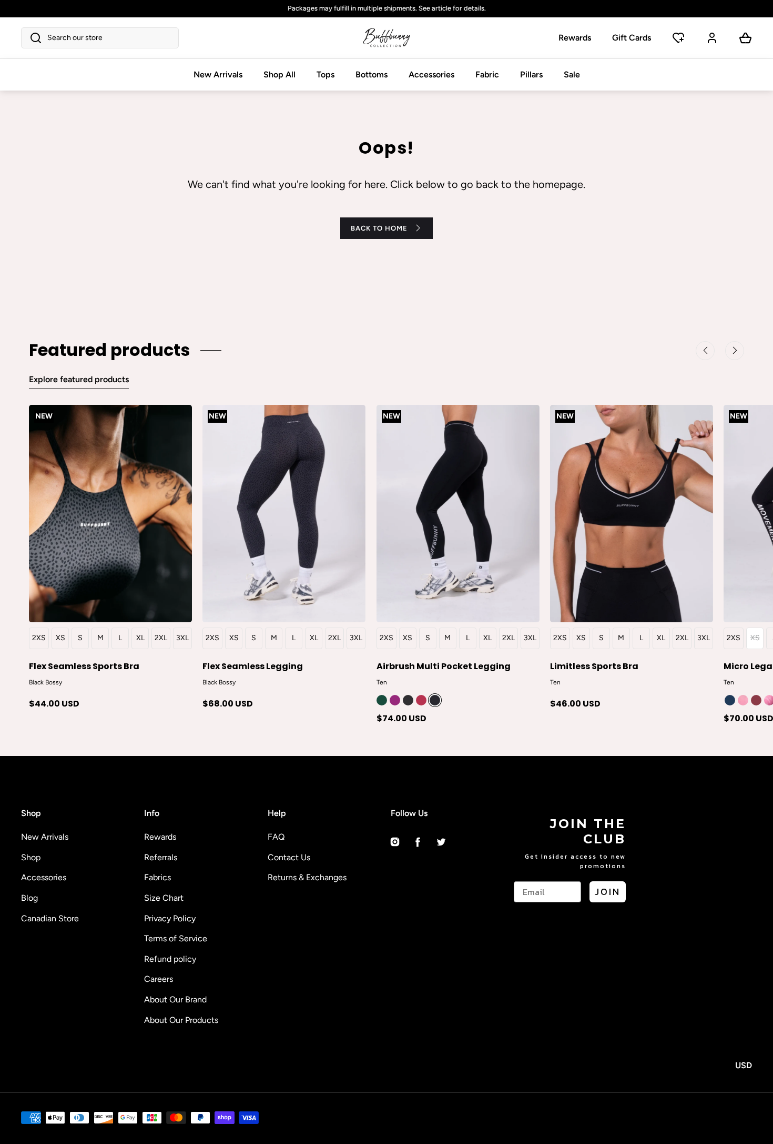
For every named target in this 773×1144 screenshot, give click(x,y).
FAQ (276, 837)
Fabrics (157, 877)
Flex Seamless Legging (252, 666)
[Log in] (712, 38)
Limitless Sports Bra (594, 666)
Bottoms (371, 74)
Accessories (431, 74)
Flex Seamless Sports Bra (84, 666)
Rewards (574, 38)
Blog (29, 898)
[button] (100, 37)
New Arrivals (218, 74)
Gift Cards (631, 38)
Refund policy (170, 959)
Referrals (160, 857)
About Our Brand (175, 999)
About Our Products (181, 1020)
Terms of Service (175, 938)
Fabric (487, 74)
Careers (158, 979)
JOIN (608, 891)
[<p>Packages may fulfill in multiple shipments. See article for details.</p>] (386, 8)
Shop (30, 857)
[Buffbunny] (386, 37)
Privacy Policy (170, 918)
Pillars (531, 74)
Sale (572, 74)
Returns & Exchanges (307, 877)
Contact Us (289, 857)
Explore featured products (79, 379)
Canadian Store (50, 918)
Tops (325, 74)
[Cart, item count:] (745, 38)
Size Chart (164, 898)
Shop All (279, 74)
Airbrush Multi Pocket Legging (444, 666)
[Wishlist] (678, 38)
